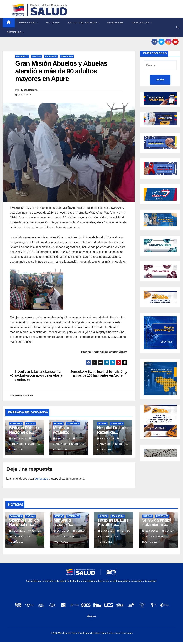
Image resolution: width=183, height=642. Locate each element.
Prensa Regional (29, 89)
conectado (41, 478)
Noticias (53, 22)
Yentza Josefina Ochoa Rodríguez (24, 447)
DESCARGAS (141, 22)
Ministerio (27, 22)
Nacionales (22, 56)
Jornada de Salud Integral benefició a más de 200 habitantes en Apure (96, 373)
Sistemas (14, 32)
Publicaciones (155, 53)
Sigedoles (115, 22)
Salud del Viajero (83, 22)
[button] (177, 27)
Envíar (160, 79)
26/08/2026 (19, 531)
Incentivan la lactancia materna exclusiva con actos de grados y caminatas (38, 375)
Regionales (67, 56)
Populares (50, 56)
